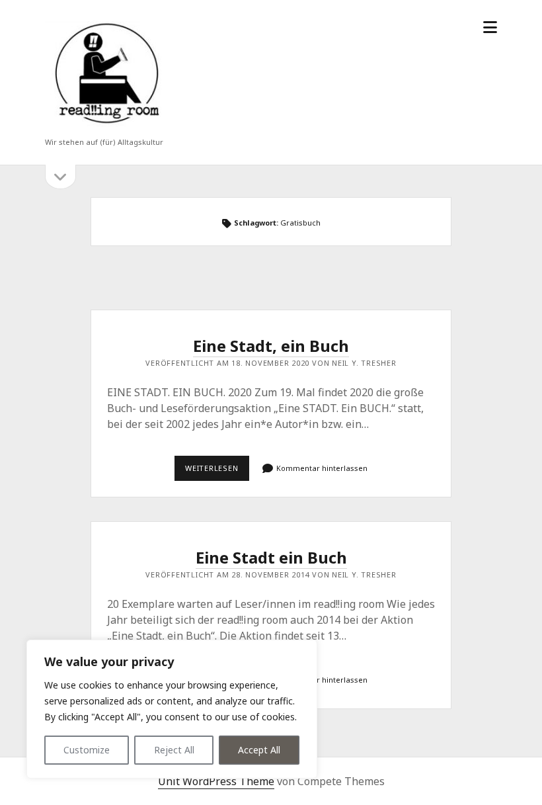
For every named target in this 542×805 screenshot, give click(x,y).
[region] (171, 709)
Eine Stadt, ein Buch (271, 346)
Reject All (174, 749)
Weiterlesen (217, 471)
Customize (86, 749)
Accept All (259, 749)
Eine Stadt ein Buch (271, 557)
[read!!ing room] (104, 125)
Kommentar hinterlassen (322, 468)
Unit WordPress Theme (216, 781)
